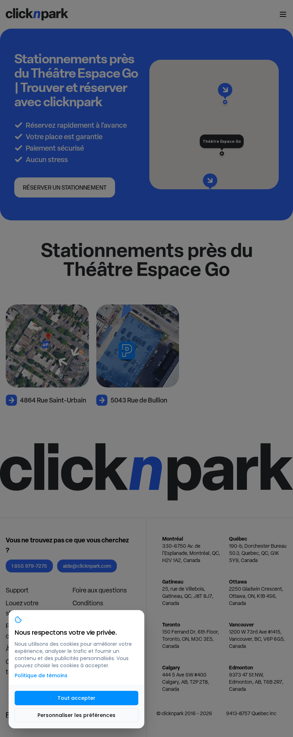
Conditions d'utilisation (89, 608)
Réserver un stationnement (64, 187)
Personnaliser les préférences (76, 715)
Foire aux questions (100, 590)
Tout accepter (76, 698)
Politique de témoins (41, 675)
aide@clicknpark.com (87, 565)
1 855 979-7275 (29, 565)
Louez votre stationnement (27, 608)
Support (17, 590)
